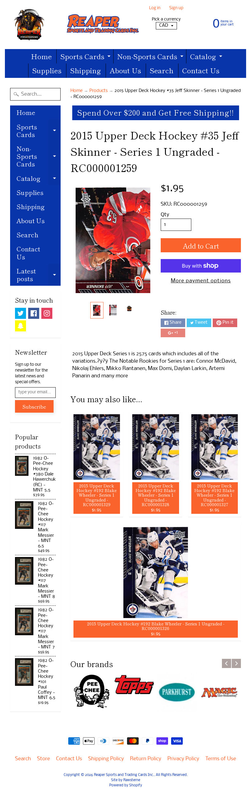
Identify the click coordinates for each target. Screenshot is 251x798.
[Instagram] (46, 313)
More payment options (201, 281)
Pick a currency (166, 19)
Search (162, 70)
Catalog (207, 57)
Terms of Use (220, 759)
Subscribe (34, 406)
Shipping (85, 70)
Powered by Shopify (125, 785)
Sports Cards (86, 57)
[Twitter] (20, 313)
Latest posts (39, 275)
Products (98, 91)
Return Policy (145, 759)
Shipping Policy (106, 759)
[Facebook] (33, 313)
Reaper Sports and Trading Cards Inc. (124, 775)
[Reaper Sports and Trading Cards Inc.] (75, 24)
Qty (165, 215)
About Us (125, 70)
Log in (154, 8)
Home (41, 56)
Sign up (176, 8)
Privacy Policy (183, 759)
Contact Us (200, 70)
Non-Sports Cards (151, 57)
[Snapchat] (20, 325)
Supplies (47, 70)
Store (43, 759)
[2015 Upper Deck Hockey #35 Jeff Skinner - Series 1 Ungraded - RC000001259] (96, 310)
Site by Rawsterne (125, 780)
